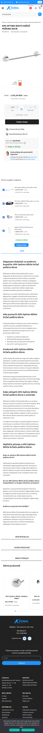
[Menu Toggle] (3, 8)
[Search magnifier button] (40, 14)
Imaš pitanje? (23, 31)
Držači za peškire (23, 22)
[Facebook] (24, 638)
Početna (4, 22)
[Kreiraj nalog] (36, 8)
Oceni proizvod (15, 31)
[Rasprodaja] (30, 8)
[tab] (21, 251)
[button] (25, 143)
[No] (40, 726)
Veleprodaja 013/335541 (29, 685)
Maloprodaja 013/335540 (29, 682)
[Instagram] (29, 638)
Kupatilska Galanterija (12, 22)
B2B (39, 2)
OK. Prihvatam (14, 730)
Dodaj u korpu (22, 122)
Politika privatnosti (28, 730)
